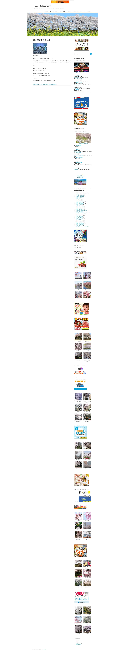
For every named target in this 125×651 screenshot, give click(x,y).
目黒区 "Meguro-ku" (79, 218)
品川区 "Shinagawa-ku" (80, 203)
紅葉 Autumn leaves (67, 11)
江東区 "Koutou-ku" (79, 215)
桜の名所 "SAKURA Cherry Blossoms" (82, 212)
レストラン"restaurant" (80, 195)
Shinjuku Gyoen (77, 151)
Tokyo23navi (45, 6)
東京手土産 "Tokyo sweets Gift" (81, 210)
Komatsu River (85, 143)
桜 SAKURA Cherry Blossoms (56, 11)
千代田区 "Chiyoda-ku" (80, 201)
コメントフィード (79, 643)
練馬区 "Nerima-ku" (79, 220)
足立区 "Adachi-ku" (79, 225)
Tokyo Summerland (77, 84)
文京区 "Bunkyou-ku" (80, 206)
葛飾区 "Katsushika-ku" (80, 223)
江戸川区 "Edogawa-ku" (80, 213)
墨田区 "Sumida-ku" (79, 204)
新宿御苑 (77, 149)
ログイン (77, 640)
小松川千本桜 (81, 143)
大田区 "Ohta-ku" (79, 205)
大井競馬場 (78, 75)
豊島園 (77, 89)
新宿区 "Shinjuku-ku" (80, 208)
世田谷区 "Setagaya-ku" (80, 196)
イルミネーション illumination (79, 11)
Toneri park (76, 169)
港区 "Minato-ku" (79, 217)
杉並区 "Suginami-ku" (80, 209)
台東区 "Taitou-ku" (79, 202)
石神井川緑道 (78, 152)
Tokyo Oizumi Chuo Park (78, 159)
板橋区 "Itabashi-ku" (79, 211)
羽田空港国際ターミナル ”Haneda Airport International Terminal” (45, 84)
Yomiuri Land (76, 81)
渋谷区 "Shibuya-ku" (79, 216)
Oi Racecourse (76, 77)
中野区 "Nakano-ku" (79, 198)
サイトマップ (89, 11)
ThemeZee (44, 649)
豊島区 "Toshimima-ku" (80, 224)
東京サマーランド (79, 82)
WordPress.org (78, 644)
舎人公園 (77, 167)
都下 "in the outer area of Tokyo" (82, 226)
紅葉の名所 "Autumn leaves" (81, 219)
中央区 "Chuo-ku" (79, 197)
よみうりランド (79, 78)
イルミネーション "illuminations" (82, 192)
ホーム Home (46, 11)
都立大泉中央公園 (79, 157)
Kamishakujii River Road (78, 155)
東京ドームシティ (79, 85)
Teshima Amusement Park (78, 91)
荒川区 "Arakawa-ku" (80, 222)
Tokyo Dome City (77, 88)
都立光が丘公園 (79, 162)
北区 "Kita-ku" (78, 199)
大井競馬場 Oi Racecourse (79, 72)
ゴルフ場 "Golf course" (80, 194)
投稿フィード (78, 641)
